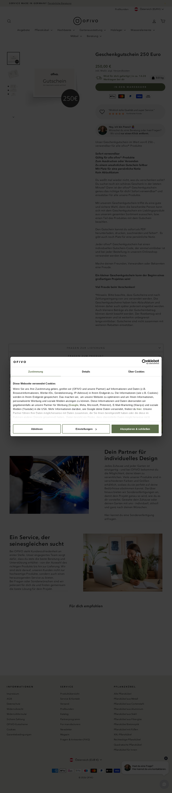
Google (73, 404)
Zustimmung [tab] (35, 371)
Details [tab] (86, 371)
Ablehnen (37, 429)
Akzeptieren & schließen (135, 429)
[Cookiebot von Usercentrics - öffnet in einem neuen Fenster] (144, 361)
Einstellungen (84, 429)
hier (139, 408)
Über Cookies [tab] (136, 371)
